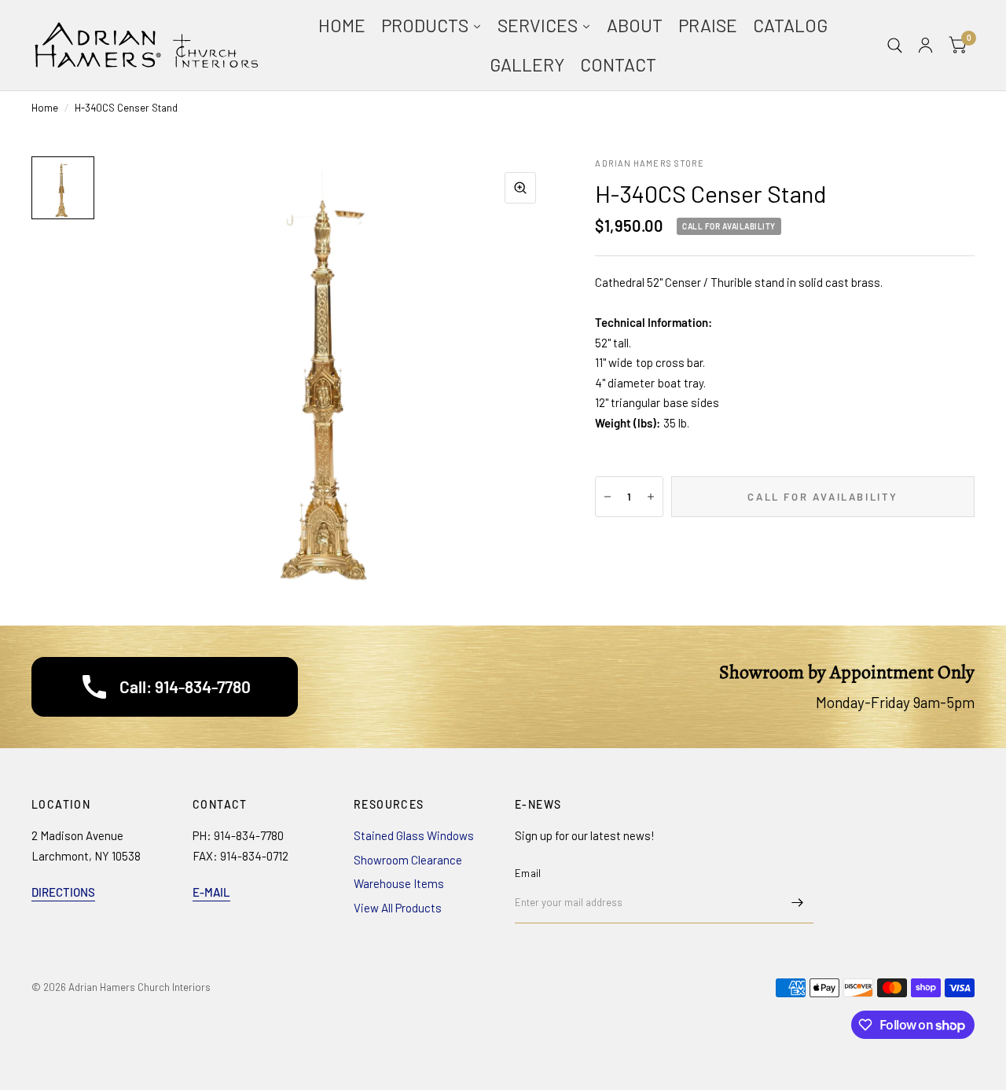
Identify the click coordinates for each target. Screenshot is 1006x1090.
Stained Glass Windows (414, 835)
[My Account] (925, 45)
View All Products (398, 908)
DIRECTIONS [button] (63, 892)
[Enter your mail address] (797, 903)
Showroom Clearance (408, 860)
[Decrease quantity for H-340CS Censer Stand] (607, 496)
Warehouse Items (399, 883)
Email (528, 873)
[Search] (894, 45)
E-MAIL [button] (211, 892)
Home (44, 107)
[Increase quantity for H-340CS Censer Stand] (651, 496)
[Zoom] (520, 188)
